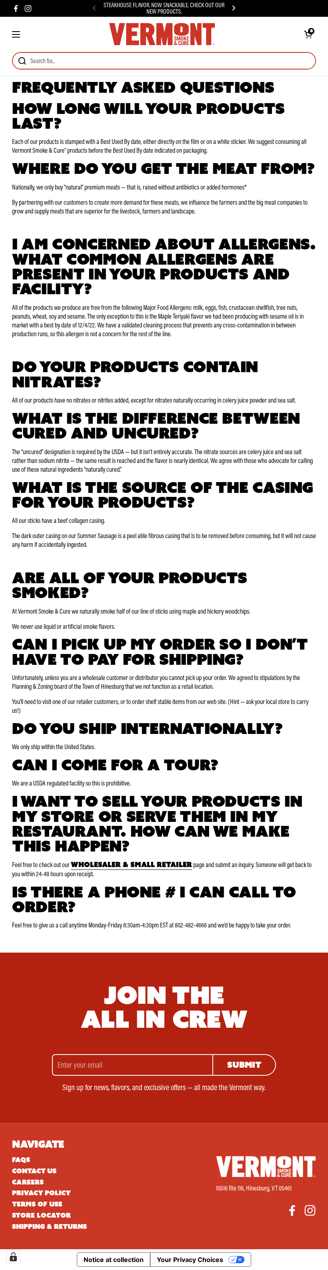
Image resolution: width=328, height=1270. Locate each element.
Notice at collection (114, 1260)
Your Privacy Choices (190, 1260)
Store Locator (41, 1215)
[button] (308, 34)
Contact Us (34, 1171)
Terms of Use (37, 1204)
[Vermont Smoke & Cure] (162, 34)
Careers (28, 1182)
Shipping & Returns (49, 1226)
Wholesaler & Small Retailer (131, 864)
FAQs (21, 1160)
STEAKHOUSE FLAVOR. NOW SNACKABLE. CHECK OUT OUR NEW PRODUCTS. (164, 8)
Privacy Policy (41, 1193)
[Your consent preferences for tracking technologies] (13, 1257)
